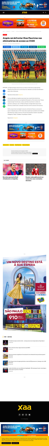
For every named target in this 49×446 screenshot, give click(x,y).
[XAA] (24, 12)
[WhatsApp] (4, 106)
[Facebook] (4, 91)
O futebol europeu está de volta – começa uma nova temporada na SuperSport (27, 340)
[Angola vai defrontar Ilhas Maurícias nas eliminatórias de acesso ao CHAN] (24, 66)
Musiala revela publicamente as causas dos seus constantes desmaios (34, 178)
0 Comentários (17, 43)
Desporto (20, 94)
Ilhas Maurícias (18, 144)
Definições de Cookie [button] (6, 443)
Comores (12, 144)
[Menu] (3, 12)
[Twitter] (4, 94)
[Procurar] (43, 12)
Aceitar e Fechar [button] (15, 443)
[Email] (4, 97)
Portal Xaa (26, 418)
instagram (15, 117)
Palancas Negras (26, 144)
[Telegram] (4, 103)
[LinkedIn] (4, 100)
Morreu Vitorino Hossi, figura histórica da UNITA (19, 347)
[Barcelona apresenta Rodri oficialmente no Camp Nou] (13, 169)
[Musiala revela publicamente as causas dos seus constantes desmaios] (36, 169)
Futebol (4, 34)
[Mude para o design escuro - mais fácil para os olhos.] (45, 12)
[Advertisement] (24, 387)
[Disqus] (24, 200)
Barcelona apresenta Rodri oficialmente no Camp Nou (10, 178)
